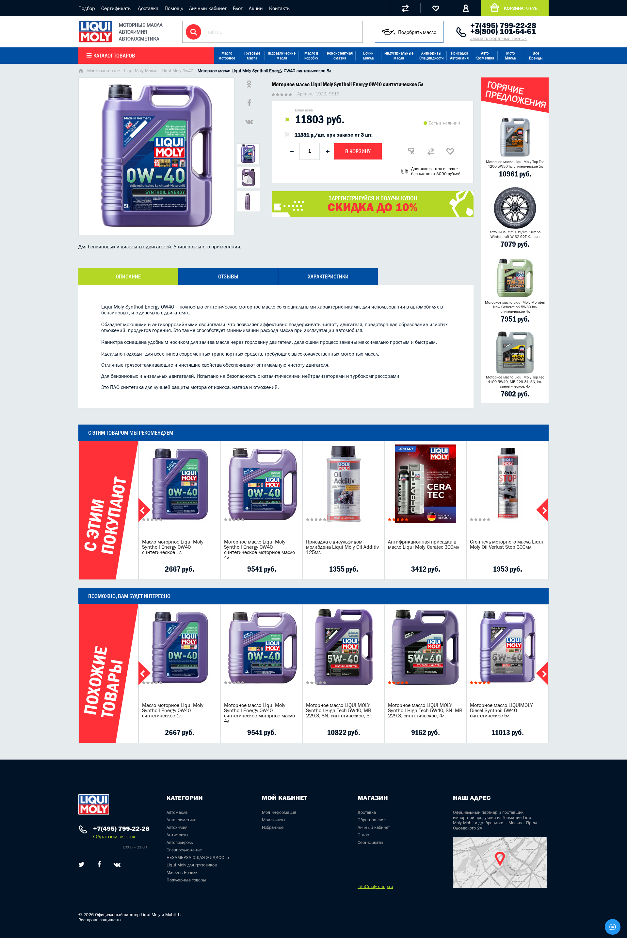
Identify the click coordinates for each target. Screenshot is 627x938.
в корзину (179, 492)
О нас (363, 834)
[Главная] (80, 71)
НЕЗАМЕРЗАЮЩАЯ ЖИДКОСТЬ (198, 857)
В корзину (358, 151)
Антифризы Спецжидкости (431, 55)
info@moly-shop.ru (375, 886)
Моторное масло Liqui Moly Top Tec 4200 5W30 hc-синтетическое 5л (515, 164)
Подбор (86, 8)
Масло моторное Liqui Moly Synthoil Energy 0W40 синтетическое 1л (172, 547)
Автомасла (177, 812)
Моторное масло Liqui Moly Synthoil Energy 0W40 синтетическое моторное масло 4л (259, 549)
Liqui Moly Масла (140, 70)
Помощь (174, 8)
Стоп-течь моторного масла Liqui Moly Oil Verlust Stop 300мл (506, 544)
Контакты (280, 8)
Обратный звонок (114, 836)
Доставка (148, 8)
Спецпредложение (184, 849)
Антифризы (177, 834)
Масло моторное (226, 55)
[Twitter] (81, 864)
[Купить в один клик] (411, 151)
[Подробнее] (210, 569)
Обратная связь (373, 819)
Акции (256, 8)
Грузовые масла (252, 55)
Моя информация (279, 812)
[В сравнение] (431, 151)
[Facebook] (99, 864)
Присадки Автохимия (459, 55)
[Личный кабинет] (466, 8)
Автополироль (180, 842)
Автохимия (177, 827)
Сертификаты (116, 8)
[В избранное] (450, 151)
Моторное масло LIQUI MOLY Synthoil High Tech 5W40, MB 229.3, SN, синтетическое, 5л (339, 710)
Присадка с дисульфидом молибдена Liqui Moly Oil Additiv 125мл (342, 547)
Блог (238, 8)
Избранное (272, 827)
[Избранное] (435, 8)
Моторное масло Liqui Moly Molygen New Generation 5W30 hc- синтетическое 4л (515, 307)
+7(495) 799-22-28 (503, 25)
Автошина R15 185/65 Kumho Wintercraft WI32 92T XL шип (515, 234)
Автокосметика (181, 819)
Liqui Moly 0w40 (177, 70)
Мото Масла (510, 55)
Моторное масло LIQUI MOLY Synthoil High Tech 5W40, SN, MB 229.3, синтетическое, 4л (425, 710)
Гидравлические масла (282, 55)
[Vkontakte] (117, 864)
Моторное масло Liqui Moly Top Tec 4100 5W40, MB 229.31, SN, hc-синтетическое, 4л (515, 382)
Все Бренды (536, 55)
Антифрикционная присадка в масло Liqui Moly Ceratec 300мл (423, 544)
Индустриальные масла (398, 55)
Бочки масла (368, 55)
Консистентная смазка (340, 55)
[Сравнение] (405, 8)
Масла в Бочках (182, 872)
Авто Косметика (484, 55)
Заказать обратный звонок (498, 38)
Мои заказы (273, 819)
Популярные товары (186, 879)
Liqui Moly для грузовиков (192, 864)
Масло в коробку (311, 55)
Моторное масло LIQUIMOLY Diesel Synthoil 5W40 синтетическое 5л (501, 710)
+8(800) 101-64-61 (503, 31)
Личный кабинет (208, 8)
